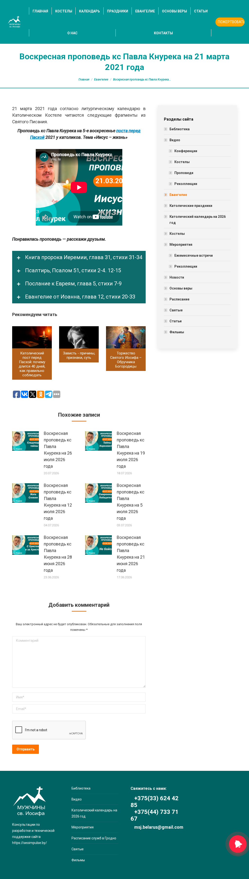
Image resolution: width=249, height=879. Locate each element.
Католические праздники (190, 206)
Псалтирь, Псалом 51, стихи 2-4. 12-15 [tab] (72, 270)
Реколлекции (185, 184)
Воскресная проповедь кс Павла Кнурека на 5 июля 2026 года (130, 502)
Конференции (185, 151)
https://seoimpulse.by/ (29, 843)
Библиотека (179, 129)
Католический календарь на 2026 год (197, 220)
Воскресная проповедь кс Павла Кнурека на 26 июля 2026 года (58, 450)
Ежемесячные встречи (193, 255)
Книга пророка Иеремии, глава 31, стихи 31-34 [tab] (83, 257)
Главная (84, 79)
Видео (174, 140)
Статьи (175, 321)
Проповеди (183, 173)
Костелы (182, 162)
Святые (176, 310)
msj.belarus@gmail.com (158, 827)
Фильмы (176, 332)
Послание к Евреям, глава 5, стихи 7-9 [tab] (73, 284)
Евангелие (101, 79)
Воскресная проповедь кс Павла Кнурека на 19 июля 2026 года (131, 450)
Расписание (179, 299)
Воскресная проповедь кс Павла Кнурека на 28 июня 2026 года (58, 554)
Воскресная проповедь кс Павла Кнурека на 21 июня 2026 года (131, 554)
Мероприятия (180, 244)
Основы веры (180, 288)
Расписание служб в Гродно (93, 838)
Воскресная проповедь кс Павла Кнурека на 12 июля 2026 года (58, 502)
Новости (176, 277)
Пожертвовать (231, 22)
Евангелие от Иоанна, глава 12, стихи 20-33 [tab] (79, 297)
